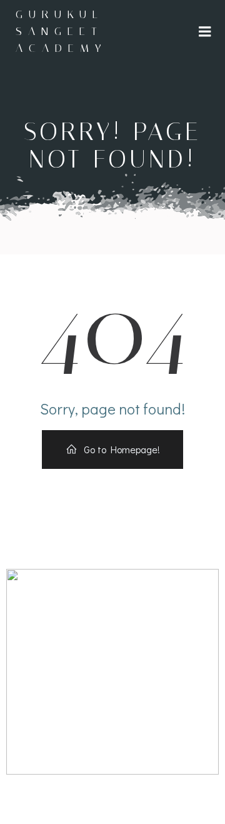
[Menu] (205, 32)
